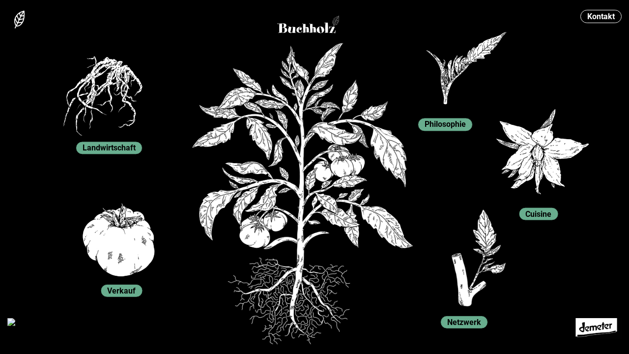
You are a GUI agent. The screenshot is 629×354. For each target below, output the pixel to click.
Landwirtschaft (109, 147)
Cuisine (538, 214)
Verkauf (121, 290)
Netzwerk (464, 322)
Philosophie (445, 124)
